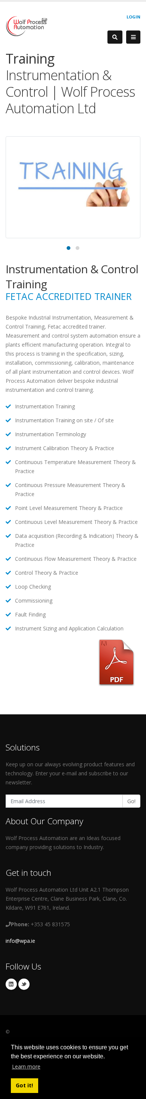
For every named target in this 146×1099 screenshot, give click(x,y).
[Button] (133, 37)
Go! (131, 801)
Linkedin (11, 984)
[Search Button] (114, 37)
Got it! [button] (24, 1085)
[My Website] (26, 25)
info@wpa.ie (20, 940)
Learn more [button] (26, 1066)
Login (133, 17)
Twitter (24, 984)
